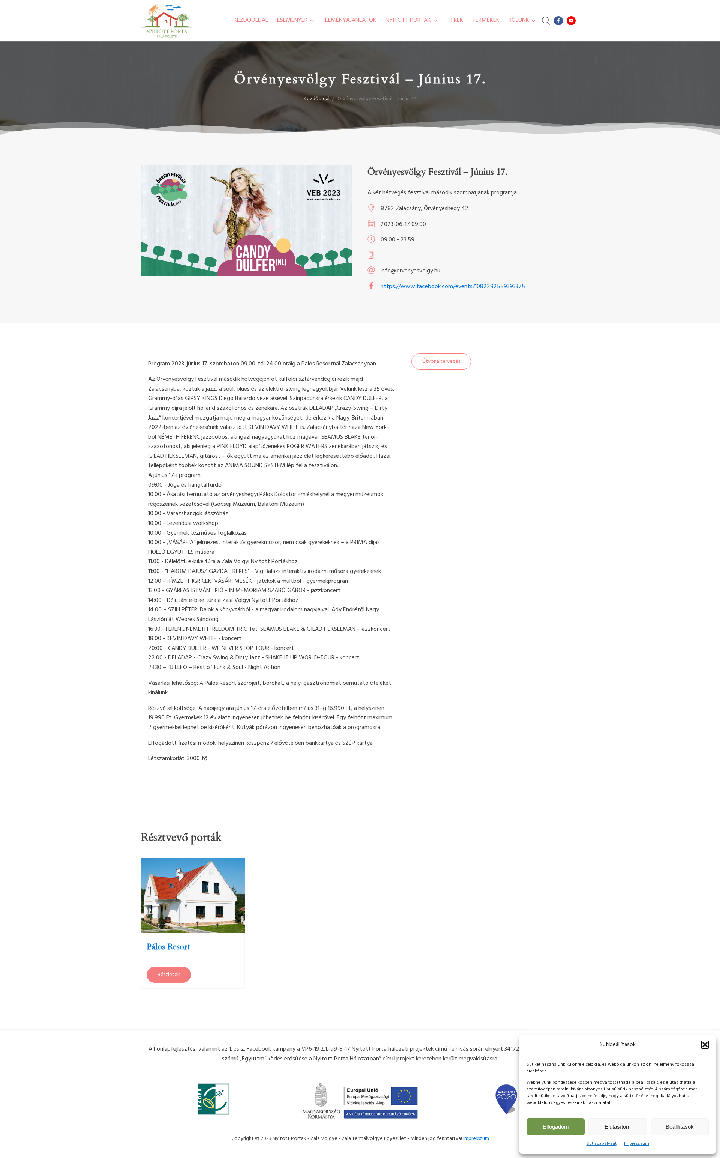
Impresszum (636, 1143)
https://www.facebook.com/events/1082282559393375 (453, 287)
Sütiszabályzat (601, 1143)
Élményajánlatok (350, 20)
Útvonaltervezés (441, 361)
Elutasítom (617, 1126)
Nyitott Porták (408, 20)
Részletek (169, 974)
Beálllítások (680, 1126)
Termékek (486, 20)
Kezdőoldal (251, 20)
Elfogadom (556, 1126)
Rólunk (518, 20)
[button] (705, 1044)
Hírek (455, 20)
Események (292, 20)
